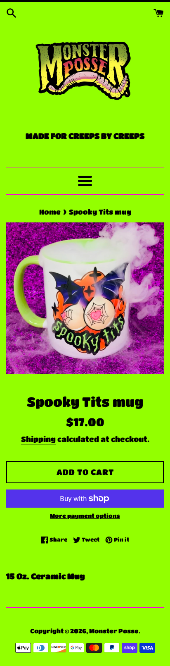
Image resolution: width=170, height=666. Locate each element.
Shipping (38, 439)
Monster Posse (114, 631)
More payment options (85, 515)
